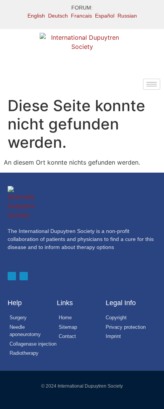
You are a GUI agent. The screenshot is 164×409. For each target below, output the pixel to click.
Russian (127, 16)
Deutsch (58, 16)
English (36, 16)
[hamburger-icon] (151, 84)
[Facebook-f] (12, 276)
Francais (81, 16)
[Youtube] (23, 276)
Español (104, 16)
